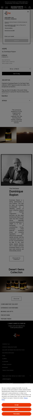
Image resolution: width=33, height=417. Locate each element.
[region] (16, 400)
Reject (16, 409)
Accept (16, 405)
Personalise (16, 413)
